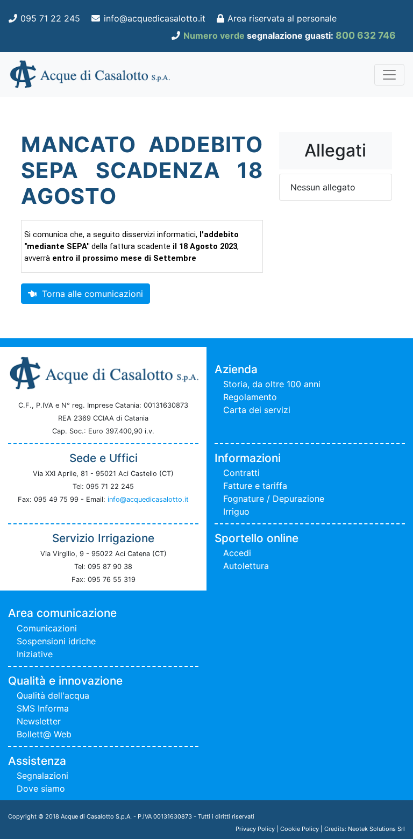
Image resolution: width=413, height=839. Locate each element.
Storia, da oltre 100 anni (272, 384)
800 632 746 (366, 35)
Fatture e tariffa (255, 485)
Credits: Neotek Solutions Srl (364, 829)
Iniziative (35, 654)
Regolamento (250, 397)
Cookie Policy (299, 829)
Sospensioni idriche (56, 641)
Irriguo (236, 511)
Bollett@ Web (44, 734)
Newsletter (39, 721)
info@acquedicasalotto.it (154, 18)
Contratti (241, 472)
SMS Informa (43, 708)
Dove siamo (41, 788)
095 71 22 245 (50, 18)
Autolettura (246, 565)
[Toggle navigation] (389, 75)
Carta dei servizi (256, 409)
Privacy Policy (255, 829)
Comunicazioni (47, 628)
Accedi (237, 553)
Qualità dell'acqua (53, 695)
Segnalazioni (42, 775)
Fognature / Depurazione (273, 498)
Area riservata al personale (282, 18)
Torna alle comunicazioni (92, 293)
